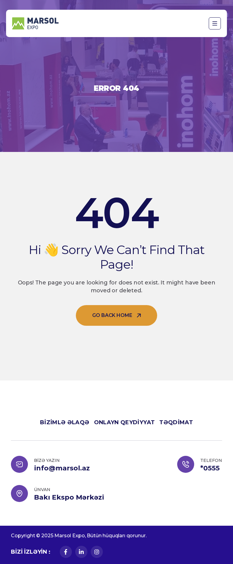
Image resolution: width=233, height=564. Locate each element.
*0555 (210, 468)
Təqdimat (176, 422)
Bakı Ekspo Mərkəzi (69, 497)
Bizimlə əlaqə (64, 422)
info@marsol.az (62, 468)
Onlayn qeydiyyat (124, 422)
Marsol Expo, (70, 535)
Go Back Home (112, 315)
